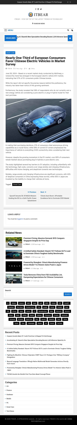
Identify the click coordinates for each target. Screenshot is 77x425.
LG (34, 311)
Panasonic (48, 315)
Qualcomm (65, 315)
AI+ (8, 386)
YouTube (59, 323)
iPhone (14, 311)
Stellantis (51, 319)
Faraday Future (30, 307)
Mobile (9, 399)
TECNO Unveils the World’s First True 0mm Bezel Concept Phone (28, 374)
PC (7, 403)
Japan (21, 311)
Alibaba (14, 303)
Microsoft (58, 311)
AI (7, 303)
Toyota (16, 323)
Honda (52, 307)
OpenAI (32, 315)
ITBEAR (10, 69)
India (66, 307)
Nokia (17, 315)
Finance (9, 390)
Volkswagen (31, 323)
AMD (28, 303)
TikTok (65, 319)
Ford (39, 307)
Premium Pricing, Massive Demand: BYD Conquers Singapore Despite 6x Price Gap (34, 344)
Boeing (53, 303)
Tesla (58, 319)
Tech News (10, 411)
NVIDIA (25, 315)
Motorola (67, 311)
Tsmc (23, 323)
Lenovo (28, 311)
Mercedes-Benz (42, 311)
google (45, 307)
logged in (20, 219)
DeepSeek (11, 307)
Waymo (40, 323)
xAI (46, 323)
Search (8, 290)
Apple (34, 303)
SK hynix (20, 319)
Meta (51, 311)
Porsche (56, 315)
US (65, 419)
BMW (46, 303)
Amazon (21, 303)
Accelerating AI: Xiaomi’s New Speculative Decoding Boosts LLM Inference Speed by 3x (36, 37)
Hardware (10, 394)
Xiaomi (52, 323)
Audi (41, 303)
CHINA (70, 419)
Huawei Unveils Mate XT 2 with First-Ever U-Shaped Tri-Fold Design (39, 2)
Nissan (11, 315)
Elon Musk (20, 307)
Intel (8, 311)
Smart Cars (10, 53)
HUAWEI (59, 307)
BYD (60, 303)
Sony (36, 319)
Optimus (39, 315)
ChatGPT (66, 303)
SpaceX (44, 319)
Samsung (12, 319)
